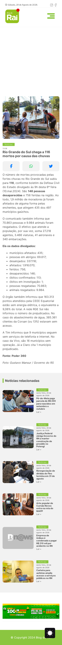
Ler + (38, 412)
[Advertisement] (31, 59)
